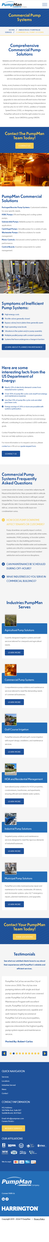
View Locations (24, 937)
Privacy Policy (39, 1219)
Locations (5, 1081)
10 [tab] (38, 1053)
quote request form (28, 446)
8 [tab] (32, 1053)
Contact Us (24, 146)
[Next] (44, 1053)
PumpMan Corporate (14, 4)
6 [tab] (26, 1053)
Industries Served (9, 1085)
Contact (5, 1093)
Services (5, 1077)
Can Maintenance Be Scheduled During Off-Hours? (26, 566)
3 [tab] (17, 1053)
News (4, 1089)
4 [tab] (20, 1053)
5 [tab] (23, 1053)
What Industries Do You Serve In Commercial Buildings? (26, 578)
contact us (6, 446)
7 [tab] (29, 1053)
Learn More (14, 652)
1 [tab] (11, 1053)
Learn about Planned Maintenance (23, 347)
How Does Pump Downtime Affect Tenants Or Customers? (26, 522)
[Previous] (4, 1053)
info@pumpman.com (15, 1118)
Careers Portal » (8, 1121)
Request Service (13, 1128)
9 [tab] (35, 1053)
